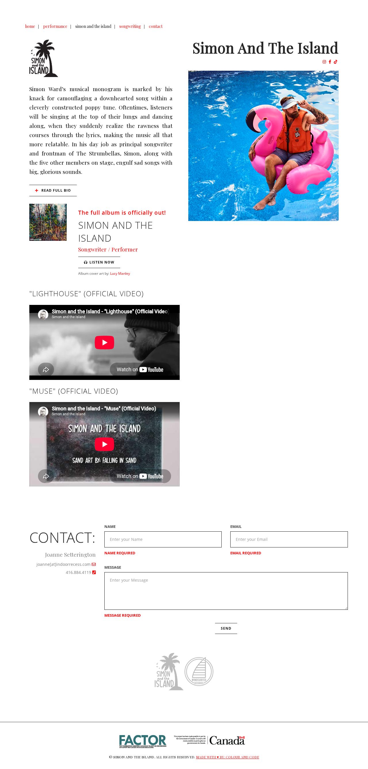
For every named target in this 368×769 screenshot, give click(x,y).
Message (112, 567)
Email (235, 526)
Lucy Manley (120, 273)
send (226, 628)
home (30, 26)
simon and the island (93, 26)
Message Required (122, 615)
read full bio (55, 190)
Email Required (245, 552)
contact (155, 26)
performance (55, 26)
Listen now (101, 262)
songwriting (130, 26)
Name (110, 526)
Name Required (119, 552)
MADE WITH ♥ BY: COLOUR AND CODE (227, 757)
